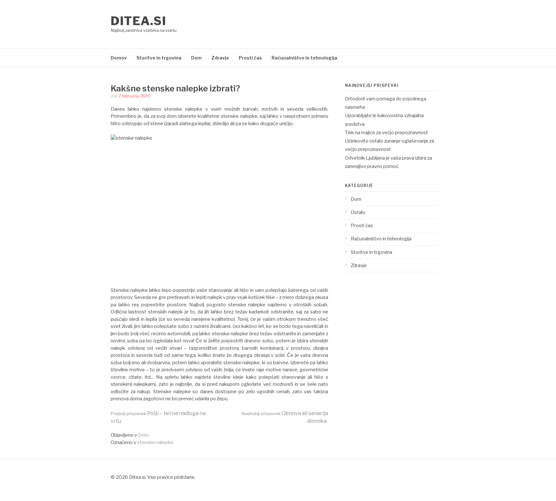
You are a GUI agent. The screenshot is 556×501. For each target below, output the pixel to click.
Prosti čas (250, 57)
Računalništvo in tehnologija (304, 57)
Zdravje (220, 57)
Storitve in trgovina (158, 57)
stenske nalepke (155, 442)
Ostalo (358, 212)
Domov (119, 57)
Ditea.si (138, 21)
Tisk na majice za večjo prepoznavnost (386, 132)
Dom (196, 57)
